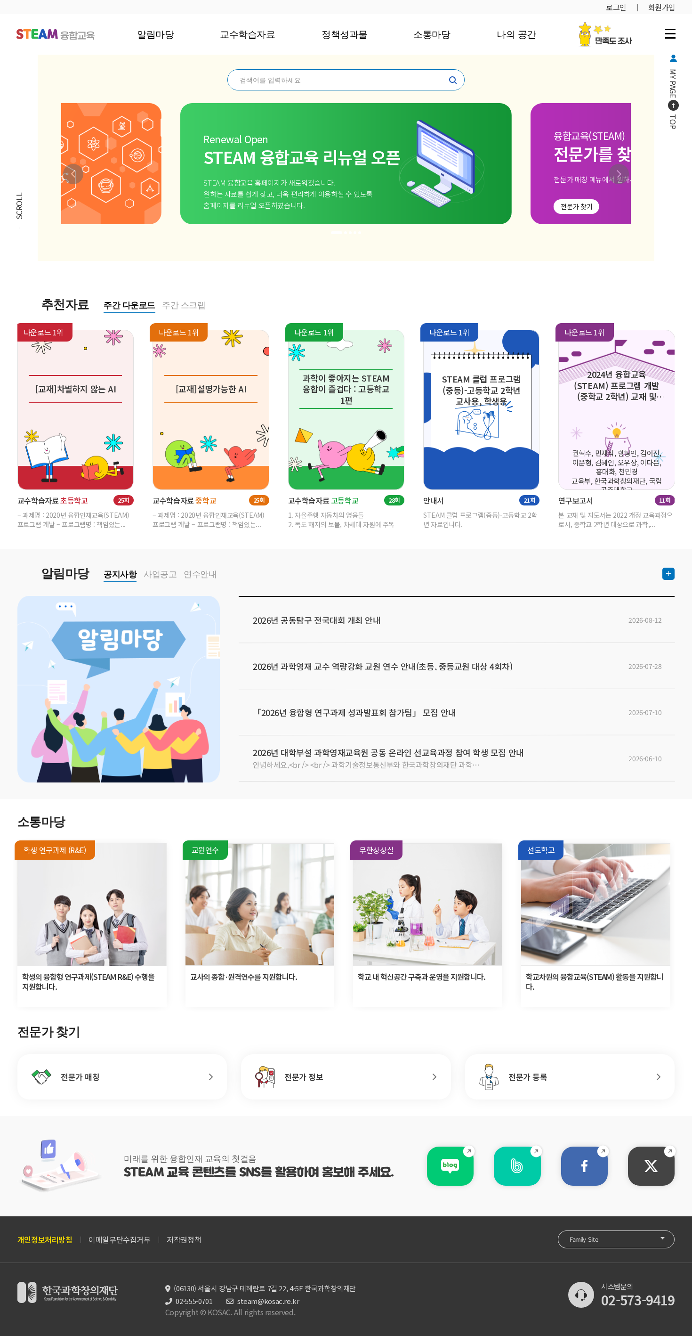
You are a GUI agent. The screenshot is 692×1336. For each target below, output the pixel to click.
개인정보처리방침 (44, 1239)
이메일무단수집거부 (119, 1239)
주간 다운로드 (129, 305)
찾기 (453, 80)
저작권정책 (184, 1239)
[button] (73, 174)
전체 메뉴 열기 (670, 33)
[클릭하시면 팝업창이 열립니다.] (605, 27)
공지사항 (120, 574)
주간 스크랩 (183, 305)
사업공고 (160, 574)
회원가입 (662, 7)
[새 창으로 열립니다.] (450, 1166)
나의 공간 (516, 34)
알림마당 (155, 34)
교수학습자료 (247, 34)
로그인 (616, 7)
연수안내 (200, 574)
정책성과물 (344, 34)
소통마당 (431, 34)
